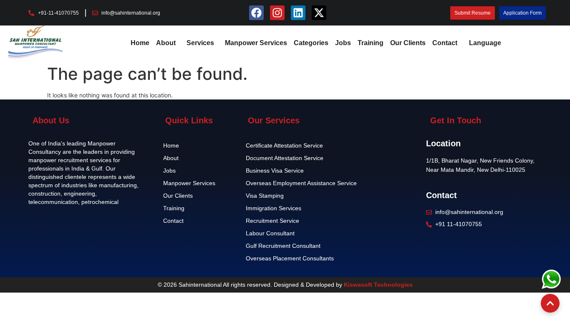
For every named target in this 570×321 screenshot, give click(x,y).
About (166, 42)
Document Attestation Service (284, 158)
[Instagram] (277, 12)
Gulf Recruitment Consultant (283, 245)
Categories (311, 42)
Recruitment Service (272, 220)
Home (140, 42)
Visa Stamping (265, 195)
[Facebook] (256, 12)
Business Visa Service (275, 170)
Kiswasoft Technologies (378, 284)
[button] (168, 43)
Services (200, 42)
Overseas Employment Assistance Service (301, 183)
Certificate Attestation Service (284, 145)
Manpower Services (256, 42)
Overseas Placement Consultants (290, 258)
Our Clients (408, 42)
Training (370, 42)
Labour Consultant (270, 233)
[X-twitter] (319, 12)
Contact (444, 42)
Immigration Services (273, 208)
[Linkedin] (298, 12)
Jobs (343, 42)
